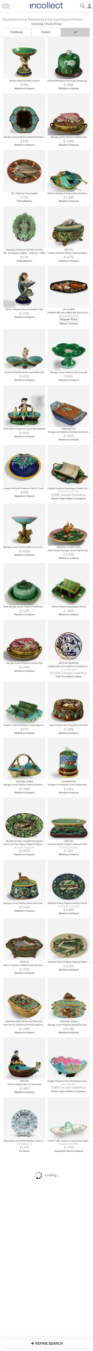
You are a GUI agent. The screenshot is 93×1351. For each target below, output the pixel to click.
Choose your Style (46, 24)
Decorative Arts (13, 19)
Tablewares (36, 19)
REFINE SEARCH (49, 1343)
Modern (46, 32)
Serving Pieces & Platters (65, 19)
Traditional (16, 32)
